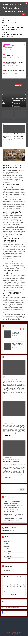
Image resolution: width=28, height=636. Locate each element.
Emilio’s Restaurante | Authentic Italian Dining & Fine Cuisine (13, 8)
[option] (14, 48)
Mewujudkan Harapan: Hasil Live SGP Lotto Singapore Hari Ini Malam (14, 62)
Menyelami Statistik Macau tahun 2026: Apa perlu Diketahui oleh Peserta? (8, 135)
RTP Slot (6, 612)
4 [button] (16, 118)
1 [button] (11, 118)
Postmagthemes (14, 633)
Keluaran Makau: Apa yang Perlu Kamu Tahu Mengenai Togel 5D (21, 114)
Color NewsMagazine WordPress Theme (16, 631)
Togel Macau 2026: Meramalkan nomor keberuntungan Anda (13, 46)
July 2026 (6, 543)
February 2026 (7, 551)
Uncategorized (9, 85)
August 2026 (7, 541)
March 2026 (7, 548)
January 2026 (7, 553)
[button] (23, 14)
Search (5, 486)
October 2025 (7, 558)
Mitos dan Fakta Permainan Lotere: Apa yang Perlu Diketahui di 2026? (14, 71)
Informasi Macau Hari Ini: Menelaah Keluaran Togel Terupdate (13, 99)
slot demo (4, 607)
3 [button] (14, 118)
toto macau (10, 607)
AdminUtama (8, 104)
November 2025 (8, 556)
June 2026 (6, 546)
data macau (16, 607)
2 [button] (13, 118)
